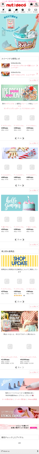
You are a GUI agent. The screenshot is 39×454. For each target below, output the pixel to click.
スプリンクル (9, 103)
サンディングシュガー (11, 108)
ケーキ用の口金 (7, 399)
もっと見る (33, 80)
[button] (3, 4)
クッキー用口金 (20, 399)
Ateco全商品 (32, 399)
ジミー (23, 103)
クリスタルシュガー (28, 108)
